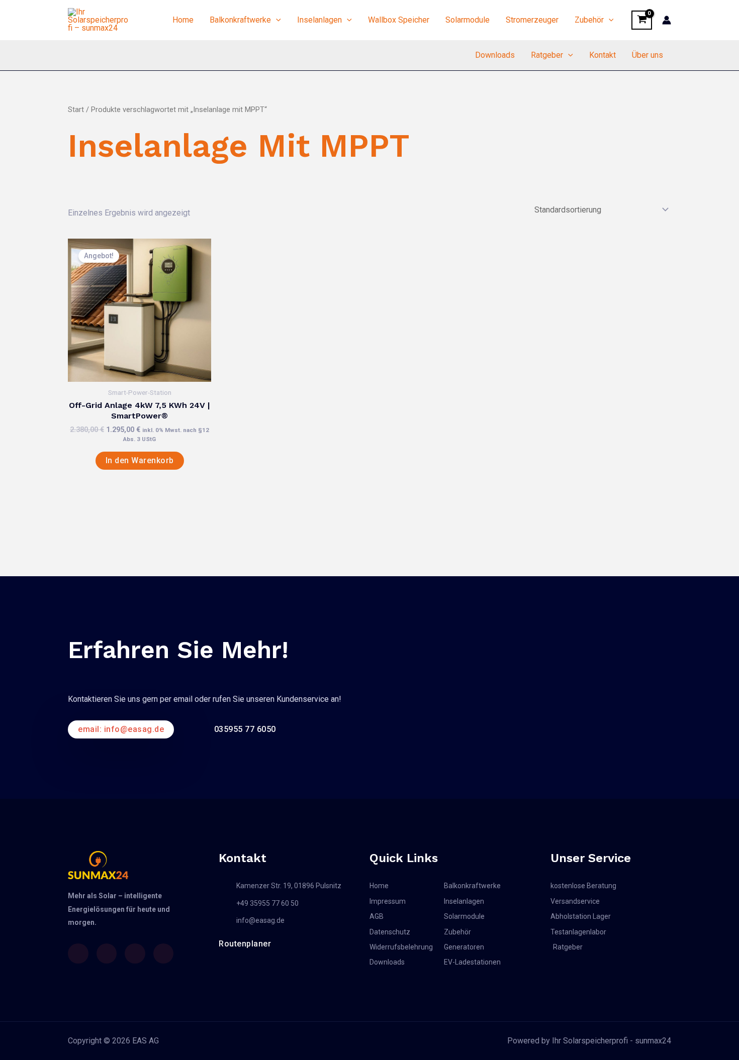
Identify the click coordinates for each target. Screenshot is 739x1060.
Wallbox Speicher (398, 20)
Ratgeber (547, 55)
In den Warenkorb (140, 460)
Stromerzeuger (532, 20)
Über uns (647, 55)
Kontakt (602, 55)
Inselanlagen (319, 20)
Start (76, 109)
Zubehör (589, 20)
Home (183, 20)
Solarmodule (467, 20)
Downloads (495, 55)
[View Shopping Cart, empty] (641, 20)
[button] (276, 20)
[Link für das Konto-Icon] (666, 20)
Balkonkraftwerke (240, 20)
